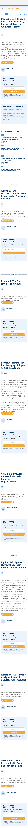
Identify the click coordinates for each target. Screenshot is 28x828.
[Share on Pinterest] (24, 14)
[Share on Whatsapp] (26, 14)
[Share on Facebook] (20, 14)
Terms (23, 95)
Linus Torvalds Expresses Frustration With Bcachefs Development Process (12, 149)
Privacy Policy (6, 96)
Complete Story (6, 62)
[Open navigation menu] (3, 8)
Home (2, 13)
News (7, 13)
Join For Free (14, 91)
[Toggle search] (25, 8)
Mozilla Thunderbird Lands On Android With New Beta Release (13, 159)
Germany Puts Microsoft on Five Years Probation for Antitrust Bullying (11, 138)
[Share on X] (22, 14)
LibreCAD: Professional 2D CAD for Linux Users (14, 122)
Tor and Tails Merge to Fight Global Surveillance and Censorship (10, 169)
